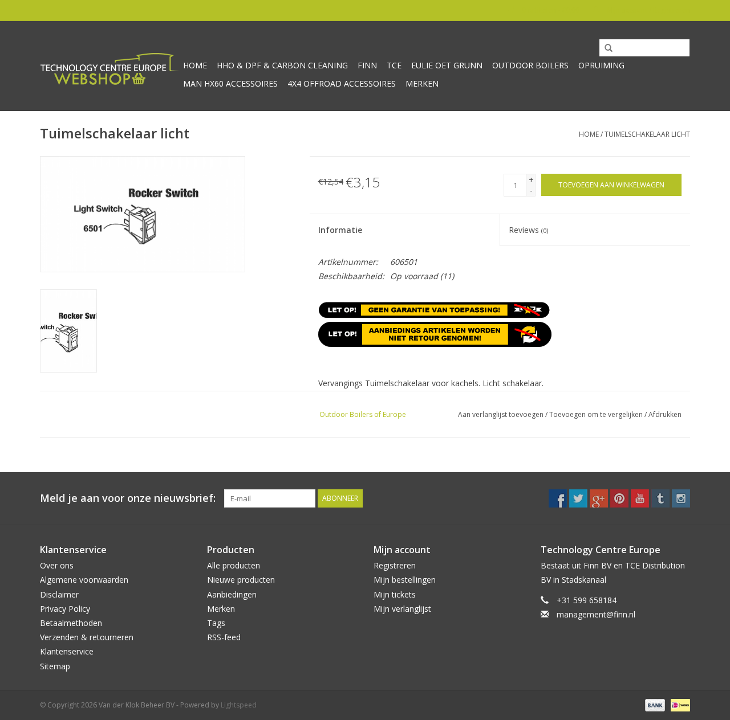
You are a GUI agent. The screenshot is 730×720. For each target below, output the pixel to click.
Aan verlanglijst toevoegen (501, 414)
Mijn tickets (395, 594)
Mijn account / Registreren (647, 10)
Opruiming (601, 65)
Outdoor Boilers (530, 65)
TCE (394, 65)
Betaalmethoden (71, 622)
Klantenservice (67, 651)
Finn (367, 65)
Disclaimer (59, 594)
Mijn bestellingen (405, 579)
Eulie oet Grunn (446, 65)
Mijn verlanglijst (402, 608)
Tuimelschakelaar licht (647, 134)
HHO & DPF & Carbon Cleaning (282, 65)
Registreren (395, 565)
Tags (216, 622)
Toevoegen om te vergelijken (596, 414)
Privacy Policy (65, 608)
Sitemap (55, 666)
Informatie (340, 229)
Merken (422, 83)
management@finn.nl (596, 614)
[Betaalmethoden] (654, 704)
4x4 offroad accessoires (341, 83)
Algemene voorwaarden (84, 579)
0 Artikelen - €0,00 (550, 10)
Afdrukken (665, 414)
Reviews (528, 229)
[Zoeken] (604, 48)
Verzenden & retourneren (86, 637)
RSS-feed (224, 637)
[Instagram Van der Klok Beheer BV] (681, 498)
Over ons (57, 565)
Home (195, 65)
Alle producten (233, 565)
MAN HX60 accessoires (230, 83)
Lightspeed (239, 705)
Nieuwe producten (241, 579)
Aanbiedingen (232, 594)
